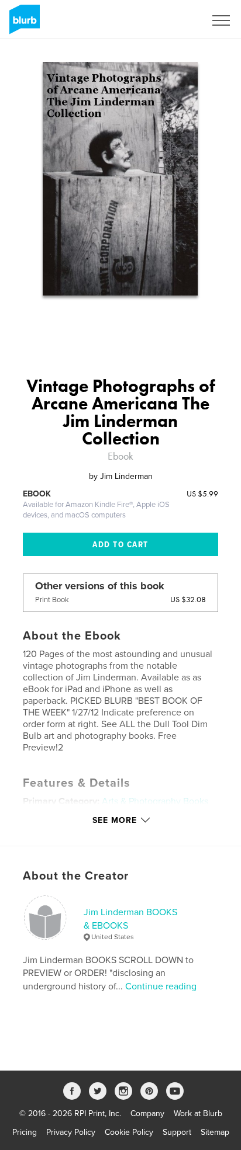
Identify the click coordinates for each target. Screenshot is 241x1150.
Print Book (52, 599)
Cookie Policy (129, 1132)
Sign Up (175, 20)
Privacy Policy (70, 1132)
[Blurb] (22, 24)
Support (177, 1132)
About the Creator (76, 876)
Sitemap (215, 1132)
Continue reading (161, 986)
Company (147, 1113)
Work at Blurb (198, 1113)
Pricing (24, 1132)
